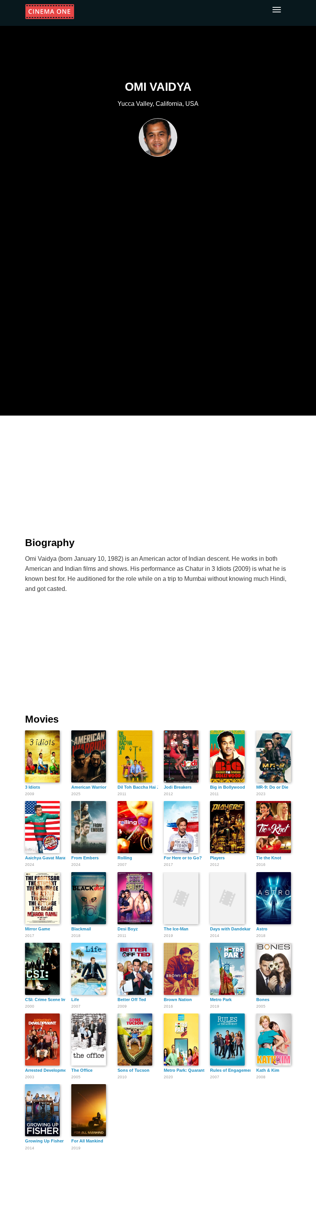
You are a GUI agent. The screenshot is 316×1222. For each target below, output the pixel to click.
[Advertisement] (158, 472)
